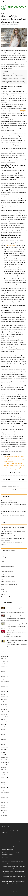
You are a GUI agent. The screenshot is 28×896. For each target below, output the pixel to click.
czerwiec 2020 (4, 802)
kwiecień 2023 (4, 737)
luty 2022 (3, 752)
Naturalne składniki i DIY (7, 569)
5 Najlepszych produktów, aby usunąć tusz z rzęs (13, 535)
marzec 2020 (4, 810)
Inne (2, 564)
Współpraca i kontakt (15, 891)
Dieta (2, 561)
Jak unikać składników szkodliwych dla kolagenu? (13, 81)
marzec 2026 (4, 669)
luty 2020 (3, 812)
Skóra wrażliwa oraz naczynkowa (9, 584)
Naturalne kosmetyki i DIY (7, 566)
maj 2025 (3, 694)
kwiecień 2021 (4, 777)
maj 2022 (3, 744)
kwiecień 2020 (4, 807)
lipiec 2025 (3, 689)
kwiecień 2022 (4, 747)
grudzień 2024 (4, 706)
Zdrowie (3, 594)
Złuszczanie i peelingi (6, 596)
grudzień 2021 (4, 757)
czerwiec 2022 (4, 742)
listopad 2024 (4, 709)
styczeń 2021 (4, 785)
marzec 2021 (4, 780)
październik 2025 (5, 681)
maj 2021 (3, 775)
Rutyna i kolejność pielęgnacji (8, 581)
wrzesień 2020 (4, 795)
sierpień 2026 (4, 656)
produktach (22, 110)
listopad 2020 (4, 790)
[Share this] (8, 472)
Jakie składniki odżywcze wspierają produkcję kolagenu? (13, 76)
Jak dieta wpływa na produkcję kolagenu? (11, 73)
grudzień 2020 (4, 787)
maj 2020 (3, 805)
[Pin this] (14, 472)
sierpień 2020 (4, 797)
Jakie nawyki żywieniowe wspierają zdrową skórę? (14, 82)
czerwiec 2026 (4, 661)
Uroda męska (4, 591)
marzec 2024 (4, 724)
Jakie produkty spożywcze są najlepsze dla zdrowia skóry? (14, 79)
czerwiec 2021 (4, 772)
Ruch (2, 579)
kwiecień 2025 (4, 696)
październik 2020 (5, 792)
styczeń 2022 (4, 754)
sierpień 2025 (4, 686)
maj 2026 (3, 664)
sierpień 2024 (4, 716)
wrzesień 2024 (4, 714)
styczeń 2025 (4, 704)
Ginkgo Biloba (5, 858)
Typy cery (3, 586)
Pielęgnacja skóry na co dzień (8, 574)
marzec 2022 (4, 749)
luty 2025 (3, 701)
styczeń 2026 (4, 674)
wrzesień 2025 (4, 684)
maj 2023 (3, 734)
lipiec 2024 (3, 719)
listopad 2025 (4, 679)
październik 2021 (5, 762)
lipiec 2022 (3, 739)
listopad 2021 (4, 759)
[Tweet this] (10, 472)
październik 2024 (5, 711)
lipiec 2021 (3, 769)
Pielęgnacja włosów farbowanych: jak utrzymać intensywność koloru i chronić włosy (16, 632)
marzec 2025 (4, 699)
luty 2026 (3, 671)
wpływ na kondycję (11, 245)
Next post (22, 479)
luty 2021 (3, 782)
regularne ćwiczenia (15, 440)
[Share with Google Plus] (12, 472)
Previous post (7, 479)
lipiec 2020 (3, 800)
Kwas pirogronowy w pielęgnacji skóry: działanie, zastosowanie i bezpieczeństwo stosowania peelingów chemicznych (13, 847)
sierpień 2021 (4, 767)
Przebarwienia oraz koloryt (7, 576)
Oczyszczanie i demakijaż (7, 571)
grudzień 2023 (4, 729)
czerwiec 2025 (4, 691)
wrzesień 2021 (4, 764)
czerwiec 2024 (4, 722)
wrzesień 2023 (4, 732)
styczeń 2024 (4, 727)
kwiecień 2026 (4, 666)
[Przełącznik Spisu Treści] (23, 72)
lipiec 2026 (3, 658)
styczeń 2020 (4, 815)
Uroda (3, 13)
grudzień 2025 (4, 676)
